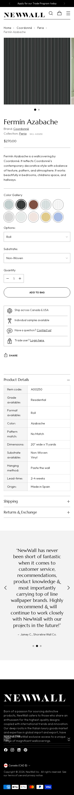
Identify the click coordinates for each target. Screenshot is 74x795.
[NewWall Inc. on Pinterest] (25, 750)
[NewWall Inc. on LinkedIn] (19, 750)
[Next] (64, 3)
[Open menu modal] (68, 13)
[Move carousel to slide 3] (41, 646)
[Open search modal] (54, 13)
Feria (40, 28)
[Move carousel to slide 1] (33, 646)
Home (7, 28)
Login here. (37, 340)
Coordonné (24, 28)
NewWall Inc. (33, 771)
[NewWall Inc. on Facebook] (6, 750)
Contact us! (44, 330)
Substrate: (11, 249)
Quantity (10, 270)
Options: (9, 228)
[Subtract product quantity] (7, 278)
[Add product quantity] (20, 278)
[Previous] (9, 3)
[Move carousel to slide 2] (37, 646)
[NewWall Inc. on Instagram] (12, 750)
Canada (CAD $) (18, 765)
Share (13, 355)
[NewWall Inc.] (24, 15)
